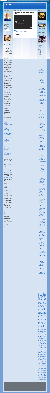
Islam (43, 322)
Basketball (41, 331)
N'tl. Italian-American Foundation (8, 133)
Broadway (40, 313)
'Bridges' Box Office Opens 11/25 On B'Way (42, 145)
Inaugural (39, 341)
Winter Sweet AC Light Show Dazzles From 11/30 (42, 143)
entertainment (42, 361)
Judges (45, 315)
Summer (39, 323)
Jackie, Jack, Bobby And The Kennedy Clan (42, 165)
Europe (45, 322)
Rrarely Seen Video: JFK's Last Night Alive (42, 163)
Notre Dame (41, 354)
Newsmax (5, 135)
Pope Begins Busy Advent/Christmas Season (42, 103)
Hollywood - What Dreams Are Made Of (42, 155)
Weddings (41, 364)
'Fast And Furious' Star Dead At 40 (41, 66)
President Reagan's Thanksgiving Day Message (41, 82)
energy (39, 321)
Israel (43, 313)
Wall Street (41, 336)
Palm (42, 367)
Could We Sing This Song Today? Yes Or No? (42, 88)
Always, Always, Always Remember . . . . (41, 262)
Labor (45, 333)
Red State (44, 365)
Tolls (43, 357)
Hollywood (39, 305)
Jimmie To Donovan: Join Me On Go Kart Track (42, 199)
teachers (44, 326)
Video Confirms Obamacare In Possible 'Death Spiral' (42, 214)
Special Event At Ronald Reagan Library (42, 153)
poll (42, 312)
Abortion (41, 318)
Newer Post (15, 38)
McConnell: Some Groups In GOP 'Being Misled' (42, 252)
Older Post (34, 38)
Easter (38, 331)
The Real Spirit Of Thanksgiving (41, 91)
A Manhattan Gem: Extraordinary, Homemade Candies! (42, 161)
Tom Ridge (41, 377)
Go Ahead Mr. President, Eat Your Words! (42, 219)
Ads (40, 335)
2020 (39, 56)
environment (41, 326)
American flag (41, 329)
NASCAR (39, 372)
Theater (45, 316)
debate (41, 334)
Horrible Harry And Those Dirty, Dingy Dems (42, 159)
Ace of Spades (42, 375)
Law (38, 294)
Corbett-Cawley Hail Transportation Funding (42, 140)
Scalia (45, 352)
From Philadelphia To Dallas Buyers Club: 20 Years (42, 211)
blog (42, 311)
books (38, 326)
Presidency (40, 299)
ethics (45, 350)
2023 (39, 53)
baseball (45, 329)
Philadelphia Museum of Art (7, 139)
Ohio (38, 347)
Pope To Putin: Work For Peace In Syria (42, 113)
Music (45, 303)
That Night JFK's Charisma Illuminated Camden (42, 124)
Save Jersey (5, 146)
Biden (45, 296)
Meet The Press (39, 374)
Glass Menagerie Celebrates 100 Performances (42, 102)
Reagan (45, 321)
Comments (6, 30)
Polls (41, 311)
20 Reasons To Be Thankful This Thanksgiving (42, 92)
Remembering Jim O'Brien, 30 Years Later (42, 105)
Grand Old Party (6, 126)
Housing (38, 359)
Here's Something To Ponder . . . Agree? (41, 251)
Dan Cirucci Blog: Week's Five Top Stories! (42, 137)
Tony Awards (42, 350)
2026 (39, 50)
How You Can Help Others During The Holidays (42, 225)
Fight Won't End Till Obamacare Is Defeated (42, 208)
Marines (45, 356)
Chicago (43, 342)
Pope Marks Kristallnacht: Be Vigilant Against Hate (42, 269)
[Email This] (23, 31)
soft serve (39, 375)
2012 (40, 319)
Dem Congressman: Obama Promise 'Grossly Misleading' (42, 249)
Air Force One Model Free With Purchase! (42, 80)
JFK (39, 338)
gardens (45, 344)
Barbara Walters (39, 366)
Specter (39, 344)
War (40, 312)
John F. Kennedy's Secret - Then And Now (42, 156)
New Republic (41, 357)
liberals (39, 301)
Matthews (42, 358)
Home (25, 38)
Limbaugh (39, 345)
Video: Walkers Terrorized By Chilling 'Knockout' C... (42, 212)
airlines (41, 341)
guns (38, 328)
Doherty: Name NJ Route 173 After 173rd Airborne (42, 237)
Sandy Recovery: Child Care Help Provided (42, 148)
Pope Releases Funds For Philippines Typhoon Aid (42, 272)
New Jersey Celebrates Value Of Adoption (41, 149)
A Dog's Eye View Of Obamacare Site (41, 191)
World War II (44, 331)
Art (40, 323)
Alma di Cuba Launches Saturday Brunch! (42, 146)
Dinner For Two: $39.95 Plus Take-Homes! (42, 231)
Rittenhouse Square (40, 351)
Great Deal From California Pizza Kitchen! (42, 89)
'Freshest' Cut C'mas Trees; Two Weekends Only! (42, 108)
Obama (44, 293)
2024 (39, 52)
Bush (40, 325)
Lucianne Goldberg (6, 129)
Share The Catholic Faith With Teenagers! (42, 259)
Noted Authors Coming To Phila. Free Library (42, 243)
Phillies (42, 340)
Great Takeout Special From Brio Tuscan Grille (42, 131)
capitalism (44, 318)
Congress (44, 299)
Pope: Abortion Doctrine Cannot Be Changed (42, 106)
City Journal (5, 122)
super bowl (44, 341)
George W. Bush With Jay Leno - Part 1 (42, 176)
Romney (44, 312)
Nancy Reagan (41, 349)
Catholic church (43, 301)
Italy (42, 316)
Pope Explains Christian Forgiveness (42, 179)
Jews (45, 313)
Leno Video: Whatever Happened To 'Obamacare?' (41, 120)
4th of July (42, 333)
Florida (38, 329)
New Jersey (40, 292)
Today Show (44, 366)
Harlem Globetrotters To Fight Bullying (42, 273)
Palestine (42, 365)
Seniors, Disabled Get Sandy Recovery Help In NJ (42, 183)
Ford (45, 358)
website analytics (7, 226)
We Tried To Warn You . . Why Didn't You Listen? (42, 239)
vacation (39, 318)
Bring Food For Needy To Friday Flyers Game (42, 126)
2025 (39, 51)
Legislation (39, 306)
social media (44, 309)
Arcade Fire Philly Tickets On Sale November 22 (42, 224)
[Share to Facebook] (25, 31)
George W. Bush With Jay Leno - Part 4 (42, 171)
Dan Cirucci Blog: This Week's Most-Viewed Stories (41, 218)
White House (42, 306)
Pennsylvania (41, 308)
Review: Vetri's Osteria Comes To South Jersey (42, 117)
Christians (39, 309)
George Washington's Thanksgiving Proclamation (41, 85)
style (41, 338)
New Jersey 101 (39, 367)
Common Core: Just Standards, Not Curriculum (41, 151)
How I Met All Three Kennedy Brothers (41, 158)
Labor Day (42, 343)
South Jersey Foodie (6, 148)
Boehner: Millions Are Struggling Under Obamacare (41, 229)
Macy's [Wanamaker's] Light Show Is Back (42, 77)
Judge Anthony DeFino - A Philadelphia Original (42, 121)
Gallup (38, 349)
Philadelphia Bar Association (7, 138)
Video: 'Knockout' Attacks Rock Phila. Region (42, 168)
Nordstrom (41, 356)
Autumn (41, 342)
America (44, 292)
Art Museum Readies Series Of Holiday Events (42, 94)
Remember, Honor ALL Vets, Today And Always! (42, 265)
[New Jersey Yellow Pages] (5, 187)
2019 (39, 57)
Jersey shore (40, 316)
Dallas (44, 359)
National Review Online (7, 134)
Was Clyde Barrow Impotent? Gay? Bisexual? (7, 158)
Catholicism (42, 303)
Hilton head (42, 335)
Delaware (44, 340)
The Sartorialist (6, 150)
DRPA (44, 358)
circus (39, 361)
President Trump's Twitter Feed (8, 142)
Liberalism (39, 302)
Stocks (38, 340)
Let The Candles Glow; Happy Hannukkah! (41, 97)
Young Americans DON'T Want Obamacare (42, 240)
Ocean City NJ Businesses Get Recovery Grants (42, 232)
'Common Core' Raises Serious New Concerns (42, 221)
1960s (45, 332)
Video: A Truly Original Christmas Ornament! (42, 138)
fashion (38, 335)
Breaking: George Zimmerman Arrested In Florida (42, 201)
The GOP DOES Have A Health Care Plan (42, 222)
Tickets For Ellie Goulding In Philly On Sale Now (42, 100)
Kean (38, 338)
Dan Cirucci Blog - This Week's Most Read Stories (41, 71)
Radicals (39, 377)
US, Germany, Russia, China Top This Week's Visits (42, 215)
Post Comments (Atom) (19, 40)
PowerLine (5, 141)
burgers (40, 359)
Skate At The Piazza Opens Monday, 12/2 (42, 111)
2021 (39, 55)
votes (45, 320)
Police (42, 319)
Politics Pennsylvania (6, 140)
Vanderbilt (45, 377)
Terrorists (44, 310)
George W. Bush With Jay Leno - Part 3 (42, 173)
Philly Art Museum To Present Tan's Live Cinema (41, 170)
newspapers (43, 334)
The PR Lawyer (6, 149)
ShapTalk (5, 147)
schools (45, 311)
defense (42, 315)
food (38, 313)
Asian (45, 361)
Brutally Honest (6, 121)
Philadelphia (40, 293)
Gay (45, 334)
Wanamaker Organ (43, 370)
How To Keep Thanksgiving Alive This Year (42, 86)
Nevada (42, 352)
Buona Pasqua (39, 379)
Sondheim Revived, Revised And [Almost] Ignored (42, 132)
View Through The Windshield (7, 153)
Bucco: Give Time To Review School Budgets (42, 194)
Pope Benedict (41, 347)
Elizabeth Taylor (39, 358)
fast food (39, 334)
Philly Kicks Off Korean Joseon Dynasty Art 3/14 (42, 186)
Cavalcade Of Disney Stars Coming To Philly (42, 264)
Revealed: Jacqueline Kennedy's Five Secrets (42, 166)
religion (45, 300)
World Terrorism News (6, 155)
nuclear (39, 342)
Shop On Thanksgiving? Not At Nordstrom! (42, 96)
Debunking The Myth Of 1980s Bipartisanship (42, 123)
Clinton (39, 310)
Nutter (38, 360)
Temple (43, 356)
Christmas (39, 311)
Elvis (39, 365)
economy (41, 296)
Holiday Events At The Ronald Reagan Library (42, 209)
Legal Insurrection (6, 128)
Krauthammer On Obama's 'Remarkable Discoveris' (42, 181)
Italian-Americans (41, 320)
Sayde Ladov (39, 370)
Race (38, 319)
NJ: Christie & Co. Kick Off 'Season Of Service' (42, 129)
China (38, 332)
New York (44, 305)
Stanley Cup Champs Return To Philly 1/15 (42, 270)
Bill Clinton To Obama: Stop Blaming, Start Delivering (42, 255)
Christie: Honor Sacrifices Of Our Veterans (42, 267)
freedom (39, 312)
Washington (39, 300)
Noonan (45, 345)
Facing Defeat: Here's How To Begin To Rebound (42, 227)
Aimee (39, 46)
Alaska (43, 367)
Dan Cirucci (9, 4)
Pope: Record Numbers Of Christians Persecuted (42, 202)
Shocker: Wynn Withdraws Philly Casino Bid (42, 261)
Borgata (45, 375)
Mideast (39, 315)
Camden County (40, 322)
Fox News (5, 123)
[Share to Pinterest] (26, 31)
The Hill (42, 366)
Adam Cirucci (44, 373)
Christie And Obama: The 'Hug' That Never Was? (42, 242)
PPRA (38, 350)
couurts (45, 379)
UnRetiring (5, 152)
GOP (45, 298)
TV (40, 303)
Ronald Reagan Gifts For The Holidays (42, 192)
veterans (45, 328)
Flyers (42, 345)
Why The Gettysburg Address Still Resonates (42, 188)
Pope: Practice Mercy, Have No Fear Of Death (42, 99)
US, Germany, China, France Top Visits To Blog (42, 135)
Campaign (42, 359)
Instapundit (5, 127)
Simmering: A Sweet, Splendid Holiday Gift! (42, 127)
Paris (45, 343)
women (39, 325)
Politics (39, 298)
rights (40, 328)
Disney (45, 347)
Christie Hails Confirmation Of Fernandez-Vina (42, 195)
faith (42, 300)
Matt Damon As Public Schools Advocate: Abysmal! (41, 206)
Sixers (41, 372)
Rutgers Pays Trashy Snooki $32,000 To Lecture (7, 168)
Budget (41, 310)
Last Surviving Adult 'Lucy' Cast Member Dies (42, 235)
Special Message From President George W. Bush (41, 258)
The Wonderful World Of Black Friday (42, 76)
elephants (42, 373)
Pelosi (42, 328)
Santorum (44, 354)
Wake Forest (44, 374)
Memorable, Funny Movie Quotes (8, 130)
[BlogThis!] (24, 31)
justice (44, 294)
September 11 (39, 333)
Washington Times (6, 154)
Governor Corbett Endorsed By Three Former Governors (42, 245)
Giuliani (45, 349)
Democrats (40, 295)
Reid (41, 345)
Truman (38, 357)
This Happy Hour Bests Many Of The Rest (41, 178)
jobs (45, 306)
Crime (16, 32)
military (45, 308)
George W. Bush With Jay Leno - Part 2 (42, 175)
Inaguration (42, 368)
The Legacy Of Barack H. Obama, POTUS (42, 234)
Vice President (44, 325)
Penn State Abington (41, 363)
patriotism (41, 321)
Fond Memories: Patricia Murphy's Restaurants (42, 204)
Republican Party (42, 297)
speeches (43, 364)
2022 (39, 54)
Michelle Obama (42, 344)
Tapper (42, 374)
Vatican (42, 323)
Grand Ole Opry (42, 379)
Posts (6, 29)
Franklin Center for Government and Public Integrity (8, 124)
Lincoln (40, 340)
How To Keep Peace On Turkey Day (42, 114)
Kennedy (42, 332)
